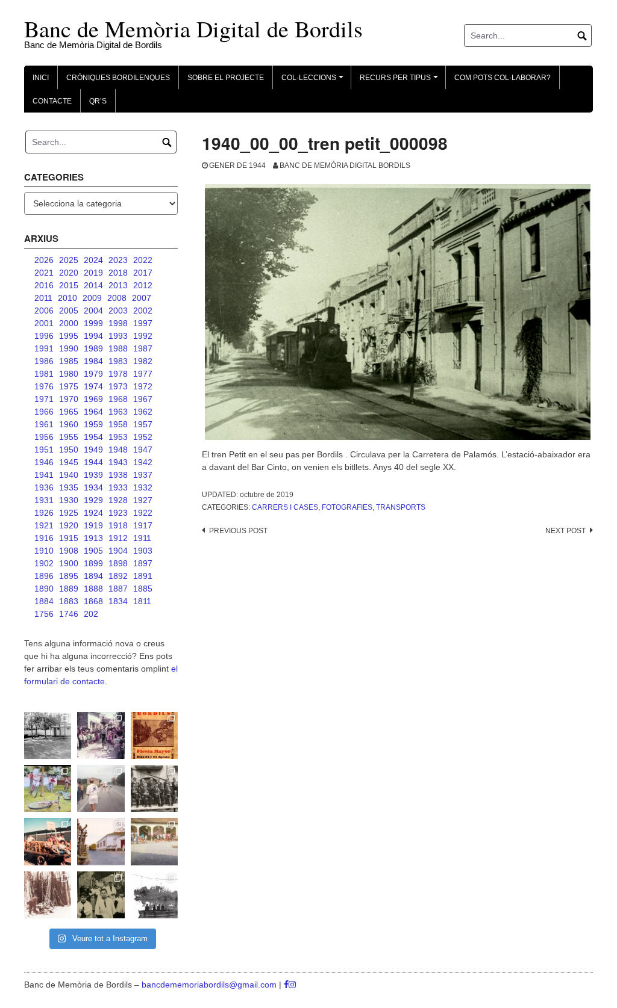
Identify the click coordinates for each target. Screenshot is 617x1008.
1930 (68, 500)
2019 (93, 272)
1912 (118, 538)
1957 (142, 424)
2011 (43, 298)
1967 (142, 399)
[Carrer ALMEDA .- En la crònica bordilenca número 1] (100, 841)
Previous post (238, 531)
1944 (93, 462)
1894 (93, 576)
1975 (68, 386)
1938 (118, 475)
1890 (44, 588)
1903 (142, 550)
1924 (93, 513)
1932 (142, 487)
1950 (68, 449)
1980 (68, 374)
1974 (93, 386)
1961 (44, 424)
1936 (44, 487)
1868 (93, 601)
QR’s (98, 101)
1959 (93, 424)
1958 (118, 424)
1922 (142, 513)
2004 (93, 310)
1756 (44, 614)
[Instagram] (292, 984)
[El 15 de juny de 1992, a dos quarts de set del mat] (100, 788)
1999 (93, 323)
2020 (68, 272)
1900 (68, 563)
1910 (44, 550)
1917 (142, 525)
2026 (44, 260)
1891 (142, 576)
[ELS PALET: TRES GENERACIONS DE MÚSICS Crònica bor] (154, 788)
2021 (44, 272)
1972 (142, 386)
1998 (118, 323)
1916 (44, 538)
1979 (93, 374)
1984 (93, 361)
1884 (44, 601)
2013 (118, 285)
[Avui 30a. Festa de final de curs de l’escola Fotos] (154, 841)
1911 (142, 538)
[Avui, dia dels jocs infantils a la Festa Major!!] (100, 735)
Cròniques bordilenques (118, 77)
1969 (93, 399)
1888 (93, 588)
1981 (44, 374)
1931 (44, 500)
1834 (118, 601)
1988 (118, 348)
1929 (93, 500)
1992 (142, 336)
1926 (44, 513)
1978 (118, 374)
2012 (142, 285)
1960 (68, 424)
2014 (93, 285)
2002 (142, 310)
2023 (118, 260)
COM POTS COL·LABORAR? (502, 77)
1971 (44, 399)
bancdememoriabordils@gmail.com (210, 984)
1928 (118, 500)
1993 (118, 336)
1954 (93, 437)
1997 (142, 323)
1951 (44, 449)
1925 (68, 513)
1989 (93, 348)
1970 (68, 399)
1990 (68, 348)
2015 (68, 285)
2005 (68, 310)
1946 (44, 462)
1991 (44, 348)
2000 (68, 323)
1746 (68, 614)
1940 (68, 475)
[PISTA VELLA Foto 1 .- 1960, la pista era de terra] (47, 735)
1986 (44, 361)
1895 (68, 576)
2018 (118, 272)
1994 (93, 336)
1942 (142, 462)
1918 (118, 525)
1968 (118, 399)
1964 (93, 411)
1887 (118, 588)
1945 (68, 462)
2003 (118, 310)
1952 (142, 437)
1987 (142, 348)
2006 (44, 310)
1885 (142, 588)
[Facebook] (286, 984)
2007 (141, 298)
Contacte (52, 101)
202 (91, 614)
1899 (93, 563)
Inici (41, 77)
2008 (117, 298)
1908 (68, 550)
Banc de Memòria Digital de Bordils (193, 28)
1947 (142, 449)
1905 (93, 550)
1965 (68, 411)
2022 (142, 260)
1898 (118, 563)
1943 (118, 462)
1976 (44, 386)
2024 (93, 260)
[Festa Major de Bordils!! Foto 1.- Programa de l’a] (154, 735)
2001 (44, 323)
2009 (92, 298)
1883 (68, 601)
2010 (67, 298)
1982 (142, 361)
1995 (68, 336)
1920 (68, 525)
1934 (93, 487)
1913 (93, 538)
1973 (118, 386)
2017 (142, 272)
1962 (142, 411)
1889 (68, 588)
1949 (93, 449)
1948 (118, 449)
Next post (565, 531)
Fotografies (347, 507)
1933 (118, 487)
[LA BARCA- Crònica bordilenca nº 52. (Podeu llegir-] (154, 894)
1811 (142, 601)
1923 (118, 513)
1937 (142, 475)
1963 (118, 411)
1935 (68, 487)
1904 (118, 550)
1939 (93, 475)
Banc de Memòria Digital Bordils (345, 165)
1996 (44, 336)
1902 (44, 563)
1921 (44, 525)
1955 (68, 437)
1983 (118, 361)
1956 (44, 437)
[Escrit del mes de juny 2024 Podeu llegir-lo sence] (47, 894)
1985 (68, 361)
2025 (68, 260)
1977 (142, 374)
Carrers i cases (285, 507)
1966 (44, 411)
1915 (68, 538)
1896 (44, 576)
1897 (142, 563)
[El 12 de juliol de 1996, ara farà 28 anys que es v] (47, 841)
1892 (118, 576)
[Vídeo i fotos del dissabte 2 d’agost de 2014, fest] (47, 788)
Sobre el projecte (225, 77)
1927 (142, 500)
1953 (118, 437)
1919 (93, 525)
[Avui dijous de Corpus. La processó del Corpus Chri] (100, 894)
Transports (400, 507)
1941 (44, 475)
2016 (44, 285)
